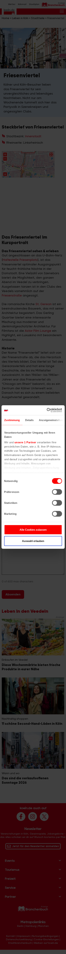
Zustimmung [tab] (12, 419)
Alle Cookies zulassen (33, 529)
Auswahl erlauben (33, 540)
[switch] (57, 492)
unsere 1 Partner (25, 442)
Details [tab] (29, 419)
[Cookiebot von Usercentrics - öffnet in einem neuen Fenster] (47, 410)
